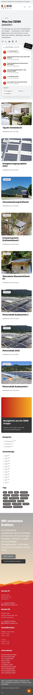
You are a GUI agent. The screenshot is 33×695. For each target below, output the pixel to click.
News (2, 680)
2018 (6, 477)
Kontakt (16, 680)
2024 (6, 461)
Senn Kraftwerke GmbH (8, 672)
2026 (6, 455)
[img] (16, 113)
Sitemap (24, 682)
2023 (6, 464)
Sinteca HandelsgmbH (8, 668)
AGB (2, 682)
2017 (6, 480)
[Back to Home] (6, 6)
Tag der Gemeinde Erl (12, 127)
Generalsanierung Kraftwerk (16, 202)
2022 (6, 466)
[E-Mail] (3, 41)
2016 (6, 482)
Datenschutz (17, 682)
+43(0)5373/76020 (9, 603)
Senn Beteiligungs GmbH (8, 654)
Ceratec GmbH (5, 662)
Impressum (22, 680)
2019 (6, 474)
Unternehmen (9, 680)
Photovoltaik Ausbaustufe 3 (16, 314)
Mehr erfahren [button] (8, 556)
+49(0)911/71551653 (9, 621)
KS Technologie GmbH (8, 656)
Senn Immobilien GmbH (8, 670)
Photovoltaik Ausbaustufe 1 (15, 386)
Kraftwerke (8, 444)
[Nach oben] (2, 692)
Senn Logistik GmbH (7, 658)
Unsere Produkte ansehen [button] (12, 561)
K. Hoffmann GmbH (7, 664)
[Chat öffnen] (29, 691)
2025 (6, 458)
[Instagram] (13, 41)
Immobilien (8, 446)
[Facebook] (16, 41)
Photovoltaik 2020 (11, 350)
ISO (28, 680)
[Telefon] (6, 41)
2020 (6, 472)
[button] (24, 7)
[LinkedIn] (9, 41)
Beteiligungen (9, 441)
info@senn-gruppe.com (10, 604)
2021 (6, 469)
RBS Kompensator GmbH (8, 666)
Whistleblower (8, 682)
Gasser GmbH (5, 660)
